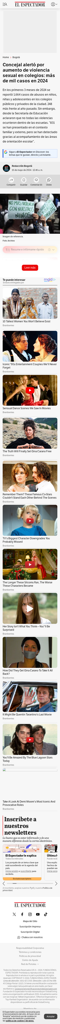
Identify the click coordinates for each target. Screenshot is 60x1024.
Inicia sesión (12, 871)
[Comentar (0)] (36, 180)
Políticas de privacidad (30, 956)
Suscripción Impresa (30, 926)
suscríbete (25, 871)
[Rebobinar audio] (43, 273)
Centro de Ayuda (30, 960)
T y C (32, 888)
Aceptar (51, 1016)
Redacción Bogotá (22, 166)
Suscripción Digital (30, 932)
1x (53, 273)
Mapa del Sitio (30, 921)
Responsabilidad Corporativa (30, 948)
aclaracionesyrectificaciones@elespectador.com (36, 989)
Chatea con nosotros (32, 937)
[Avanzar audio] (48, 273)
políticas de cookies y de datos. (20, 1020)
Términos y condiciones (30, 952)
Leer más (30, 267)
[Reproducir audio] (7, 269)
